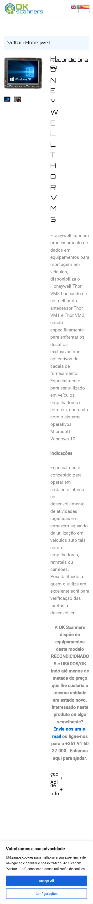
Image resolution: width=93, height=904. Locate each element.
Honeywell (37, 42)
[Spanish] (86, 6)
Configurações (46, 894)
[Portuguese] (80, 6)
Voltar (15, 42)
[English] (74, 6)
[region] (46, 872)
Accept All (46, 881)
